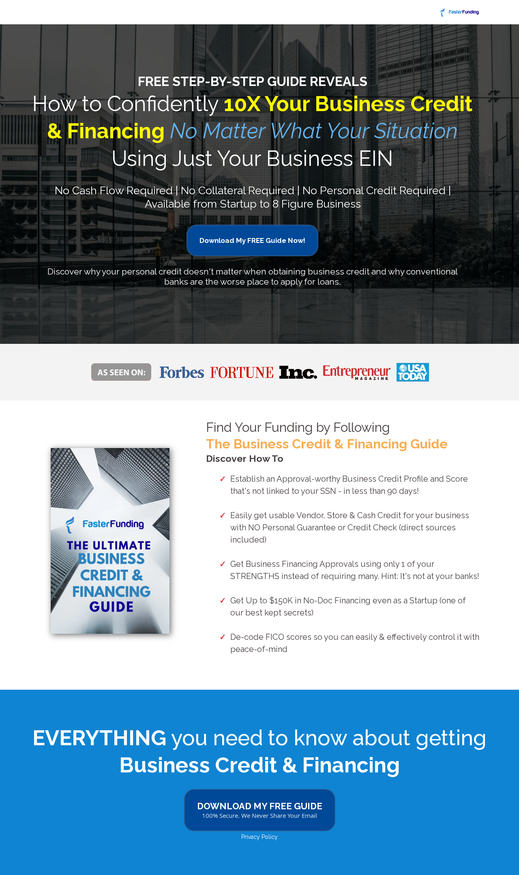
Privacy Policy (259, 837)
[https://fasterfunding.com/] (259, 12)
